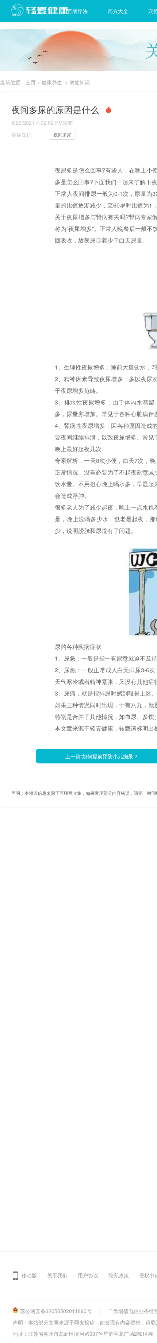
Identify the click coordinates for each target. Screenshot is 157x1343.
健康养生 (52, 82)
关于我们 (57, 1275)
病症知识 (79, 82)
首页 (37, 11)
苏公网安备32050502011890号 (56, 1311)
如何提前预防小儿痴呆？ (110, 756)
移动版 (29, 1275)
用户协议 (88, 1275)
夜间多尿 (62, 134)
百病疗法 (77, 11)
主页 (31, 82)
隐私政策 (118, 1275)
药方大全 (118, 11)
